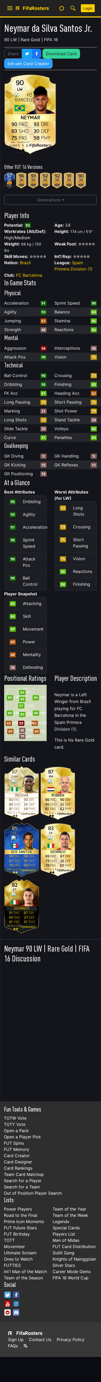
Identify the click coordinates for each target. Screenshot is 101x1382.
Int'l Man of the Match (25, 1271)
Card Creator (28, 63)
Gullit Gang (63, 1252)
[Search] (73, 8)
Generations (49, 199)
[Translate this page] (25, 1345)
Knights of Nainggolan (74, 1259)
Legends (61, 1221)
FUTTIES (12, 1265)
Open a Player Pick (22, 1136)
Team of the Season (23, 1277)
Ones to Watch (18, 1259)
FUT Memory (16, 1149)
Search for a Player (22, 1180)
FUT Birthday (17, 1234)
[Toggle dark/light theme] (61, 8)
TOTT (9, 1240)
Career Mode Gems (72, 1271)
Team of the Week (70, 1215)
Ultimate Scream (20, 1252)
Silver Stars (64, 1265)
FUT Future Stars (20, 1227)
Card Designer (18, 1161)
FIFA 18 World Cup (71, 1277)
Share (13, 53)
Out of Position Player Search (33, 1193)
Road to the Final (20, 1215)
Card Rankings (18, 1168)
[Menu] (10, 8)
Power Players (18, 1209)
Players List (64, 1234)
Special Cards (66, 1227)
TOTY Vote (14, 1124)
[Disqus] (50, 1031)
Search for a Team (22, 1186)
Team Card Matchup (24, 1174)
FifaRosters (29, 1333)
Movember (14, 1246)
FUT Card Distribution (74, 1246)
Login (87, 8)
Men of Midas (66, 1240)
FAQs (13, 1345)
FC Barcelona (29, 275)
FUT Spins (14, 1143)
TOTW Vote (15, 1118)
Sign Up (16, 1339)
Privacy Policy (70, 1339)
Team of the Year (69, 1209)
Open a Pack (16, 1130)
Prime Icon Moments (24, 1221)
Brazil (25, 262)
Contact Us (40, 1339)
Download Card (61, 53)
